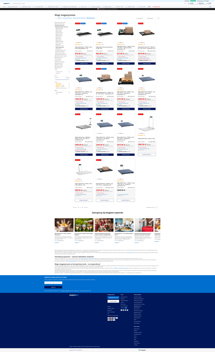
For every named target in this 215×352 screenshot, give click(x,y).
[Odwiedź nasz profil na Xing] (127, 310)
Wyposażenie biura (59, 63)
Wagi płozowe (58, 48)
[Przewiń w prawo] (147, 9)
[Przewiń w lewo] (67, 9)
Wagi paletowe (59, 40)
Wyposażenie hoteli (59, 66)
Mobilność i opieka (58, 64)
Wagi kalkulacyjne (59, 32)
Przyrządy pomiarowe (59, 25)
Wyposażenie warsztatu (60, 24)
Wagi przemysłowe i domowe (61, 26)
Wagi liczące (58, 44)
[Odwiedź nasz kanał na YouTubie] (121, 310)
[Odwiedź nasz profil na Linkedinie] (125, 310)
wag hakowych (129, 252)
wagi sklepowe (91, 258)
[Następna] (82, 207)
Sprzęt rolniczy (58, 60)
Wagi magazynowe (60, 47)
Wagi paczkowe (59, 29)
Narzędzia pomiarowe (59, 51)
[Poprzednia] (78, 207)
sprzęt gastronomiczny (72, 261)
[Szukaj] (185, 3)
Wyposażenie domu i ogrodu (61, 56)
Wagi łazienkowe (59, 35)
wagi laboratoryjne (84, 258)
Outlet (56, 69)
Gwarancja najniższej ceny (81, 57)
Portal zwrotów (113, 301)
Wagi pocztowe (59, 34)
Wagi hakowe (58, 38)
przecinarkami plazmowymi (124, 268)
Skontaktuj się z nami (113, 297)
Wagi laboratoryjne (60, 45)
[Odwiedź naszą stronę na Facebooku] (123, 310)
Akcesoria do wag (59, 43)
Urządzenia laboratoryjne (60, 50)
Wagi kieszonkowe (59, 28)
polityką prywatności (65, 290)
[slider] (55, 79)
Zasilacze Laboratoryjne (60, 53)
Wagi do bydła (58, 31)
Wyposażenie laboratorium (61, 54)
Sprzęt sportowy (58, 67)
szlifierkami (116, 268)
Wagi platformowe (59, 41)
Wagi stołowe (58, 37)
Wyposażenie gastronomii (60, 22)
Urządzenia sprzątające (59, 61)
